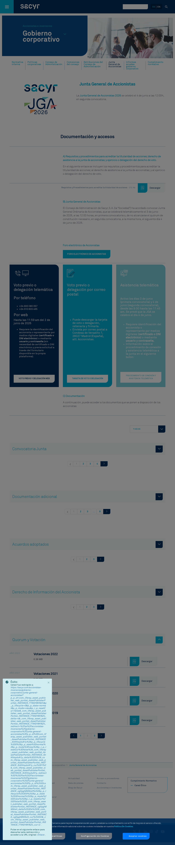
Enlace (41, 835)
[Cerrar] (48, 682)
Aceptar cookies (138, 836)
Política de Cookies (123, 826)
